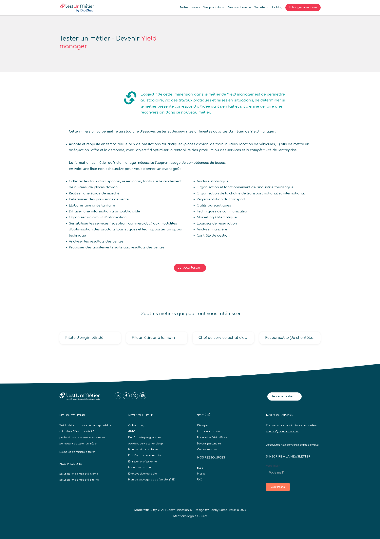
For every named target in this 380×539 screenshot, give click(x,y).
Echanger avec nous (303, 7)
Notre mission (190, 7)
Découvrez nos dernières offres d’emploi (292, 444)
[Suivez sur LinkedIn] (118, 395)
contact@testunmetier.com (282, 431)
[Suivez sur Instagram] (143, 395)
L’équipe (202, 425)
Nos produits (212, 7)
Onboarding (136, 425)
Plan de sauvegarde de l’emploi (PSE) (151, 479)
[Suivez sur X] (134, 395)
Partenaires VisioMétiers (212, 437)
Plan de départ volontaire (144, 449)
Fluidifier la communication (145, 455)
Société (259, 7)
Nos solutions (237, 7)
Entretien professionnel (142, 461)
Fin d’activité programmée (144, 437)
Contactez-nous (207, 449)
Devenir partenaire (209, 443)
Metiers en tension (139, 467)
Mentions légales (185, 516)
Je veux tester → (284, 396)
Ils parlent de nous (209, 431)
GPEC (131, 431)
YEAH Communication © (175, 510)
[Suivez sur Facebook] (126, 395)
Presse (201, 473)
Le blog (277, 7)
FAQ (199, 479)
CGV (204, 516)
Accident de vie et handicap (145, 443)
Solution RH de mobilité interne (78, 474)
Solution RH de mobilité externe (79, 479)
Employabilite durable (142, 473)
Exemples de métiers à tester (77, 452)
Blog (200, 467)
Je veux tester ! (190, 267)
